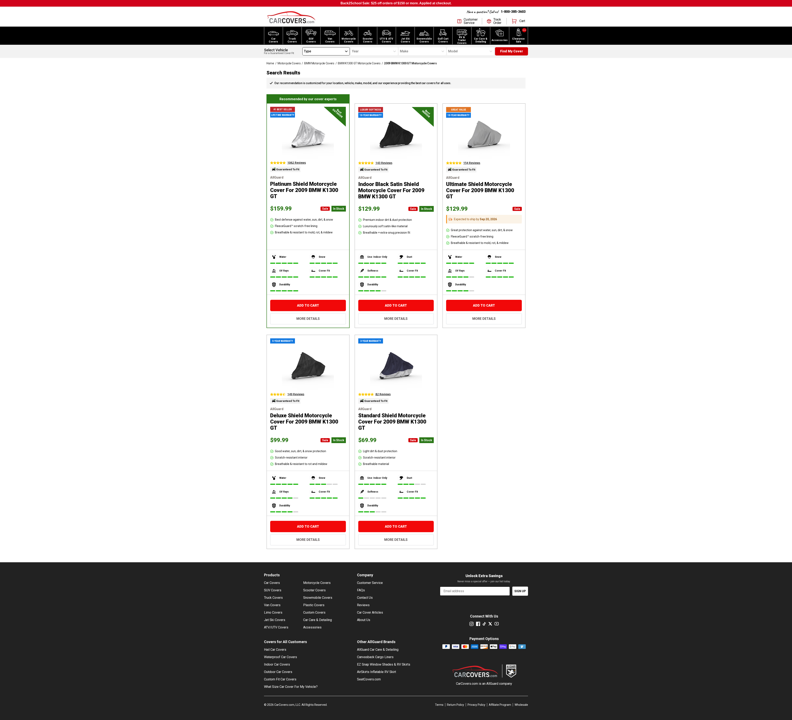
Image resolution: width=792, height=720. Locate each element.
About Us (363, 620)
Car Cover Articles (370, 612)
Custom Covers (314, 612)
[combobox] (303, 51)
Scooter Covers (314, 590)
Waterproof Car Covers (280, 657)
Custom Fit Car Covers (280, 679)
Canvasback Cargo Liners (375, 657)
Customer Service (370, 583)
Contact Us (365, 598)
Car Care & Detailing (317, 620)
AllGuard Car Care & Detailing (377, 650)
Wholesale (521, 704)
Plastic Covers (313, 605)
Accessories (312, 627)
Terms (439, 704)
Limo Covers (273, 612)
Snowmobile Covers (317, 598)
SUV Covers (272, 590)
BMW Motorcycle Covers (319, 63)
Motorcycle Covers (289, 63)
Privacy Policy (476, 704)
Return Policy (455, 704)
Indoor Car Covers (277, 664)
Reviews (363, 605)
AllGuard (492, 684)
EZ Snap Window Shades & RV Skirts (383, 664)
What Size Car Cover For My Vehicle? (291, 687)
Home (270, 63)
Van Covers (272, 605)
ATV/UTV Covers (276, 627)
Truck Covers (273, 598)
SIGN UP (520, 591)
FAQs (361, 590)
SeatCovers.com (369, 679)
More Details (308, 319)
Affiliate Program (500, 704)
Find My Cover (511, 51)
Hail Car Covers (275, 650)
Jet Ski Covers (274, 620)
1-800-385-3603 (513, 12)
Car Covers (272, 583)
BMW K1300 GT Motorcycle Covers (359, 63)
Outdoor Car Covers (278, 672)
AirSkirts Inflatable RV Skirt (376, 672)
